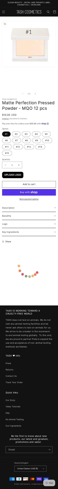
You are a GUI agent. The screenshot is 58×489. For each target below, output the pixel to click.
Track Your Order (14, 382)
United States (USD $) (27, 468)
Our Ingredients (13, 426)
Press (8, 363)
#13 (29, 147)
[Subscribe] (49, 449)
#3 (26, 134)
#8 (26, 140)
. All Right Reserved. (37, 484)
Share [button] (8, 241)
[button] (3, 12)
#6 (6, 140)
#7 (16, 140)
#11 (7, 147)
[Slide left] (23, 94)
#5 (46, 134)
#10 (47, 140)
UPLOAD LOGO (12, 175)
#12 (18, 147)
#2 (16, 134)
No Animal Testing (15, 419)
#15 (7, 153)
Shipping (5, 118)
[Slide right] (35, 94)
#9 (36, 140)
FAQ (8, 413)
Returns (9, 369)
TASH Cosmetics (25, 484)
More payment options (29, 199)
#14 (40, 147)
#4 (36, 134)
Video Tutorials (13, 406)
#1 (6, 134)
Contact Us (11, 376)
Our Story (10, 400)
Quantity (6, 159)
